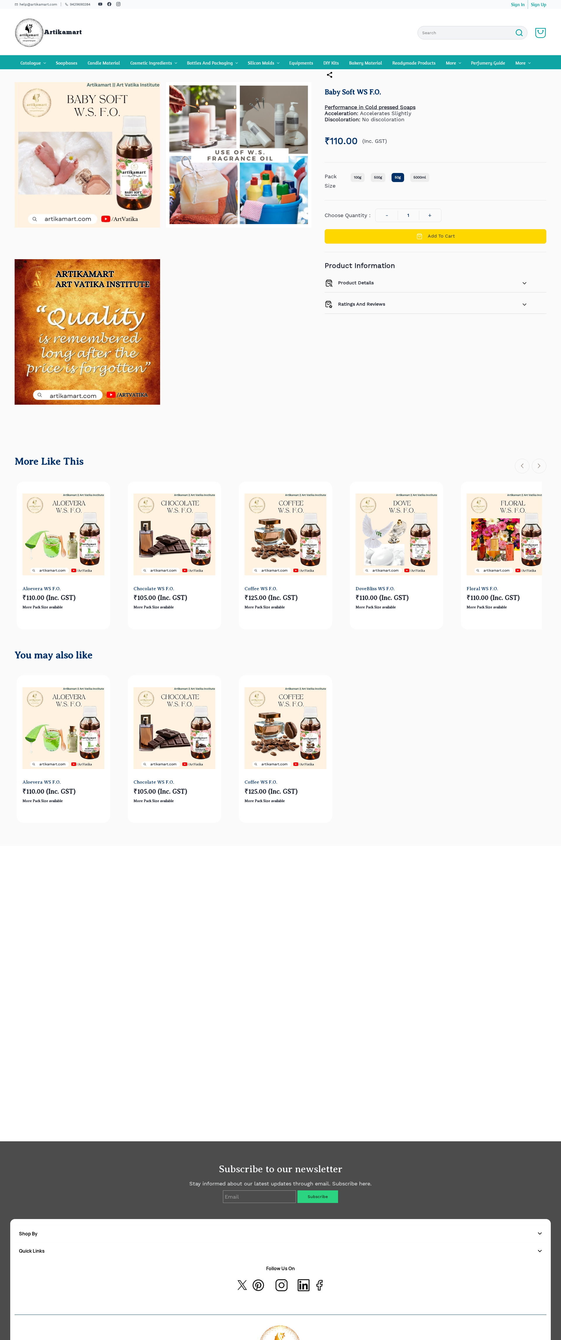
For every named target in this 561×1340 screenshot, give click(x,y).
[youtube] (100, 5)
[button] (280, 1233)
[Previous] (522, 466)
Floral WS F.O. (482, 588)
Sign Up (538, 4)
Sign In (518, 4)
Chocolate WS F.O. (154, 588)
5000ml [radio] (419, 177)
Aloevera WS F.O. (41, 588)
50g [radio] (398, 177)
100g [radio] (357, 177)
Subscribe (318, 1196)
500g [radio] (378, 177)
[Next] (539, 466)
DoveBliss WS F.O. (375, 588)
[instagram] (118, 5)
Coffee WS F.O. (261, 588)
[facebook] (109, 5)
